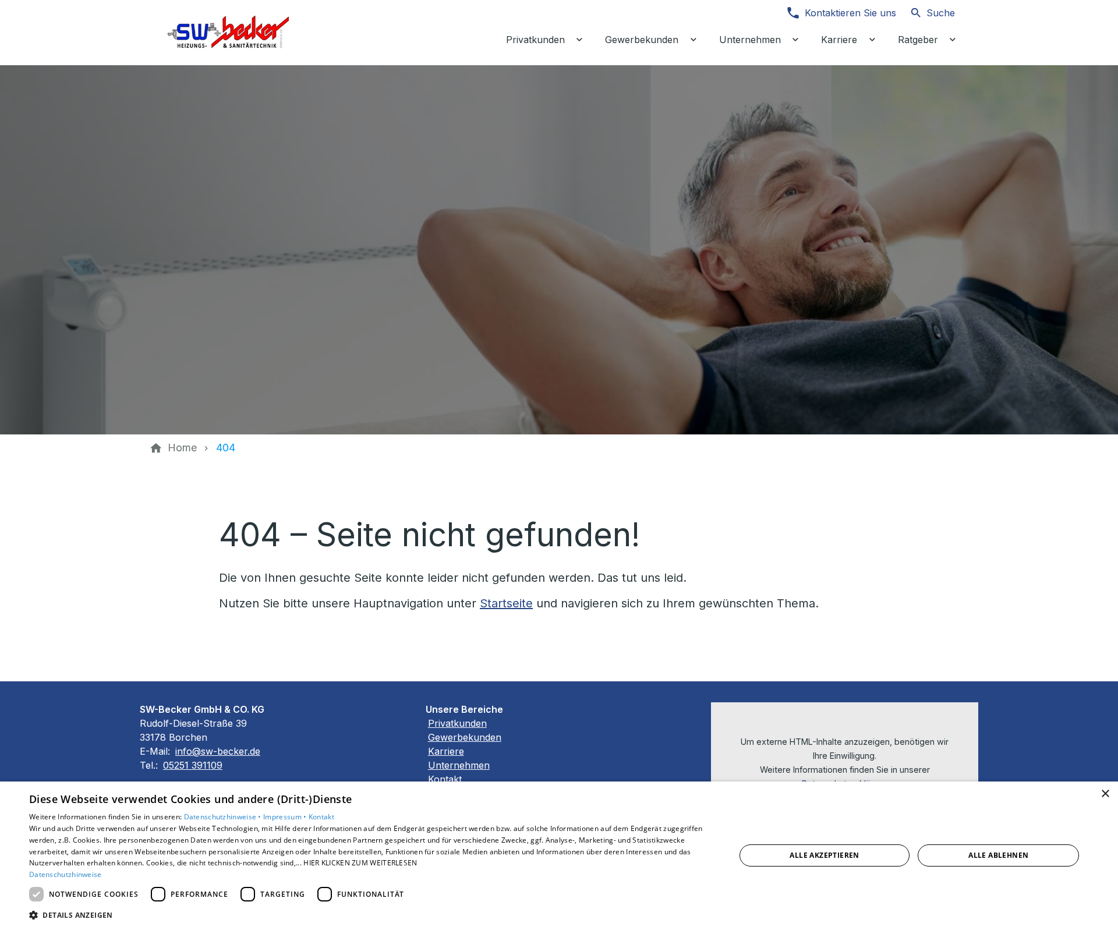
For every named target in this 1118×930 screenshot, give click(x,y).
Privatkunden (457, 723)
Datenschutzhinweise (65, 874)
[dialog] (559, 856)
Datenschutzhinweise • (224, 817)
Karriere (446, 751)
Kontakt (445, 779)
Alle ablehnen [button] (998, 855)
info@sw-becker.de (217, 751)
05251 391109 (192, 765)
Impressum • (286, 817)
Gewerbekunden (464, 737)
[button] (371, 914)
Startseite (506, 603)
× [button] (1105, 794)
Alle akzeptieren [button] (824, 855)
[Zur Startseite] (228, 32)
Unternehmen (459, 765)
